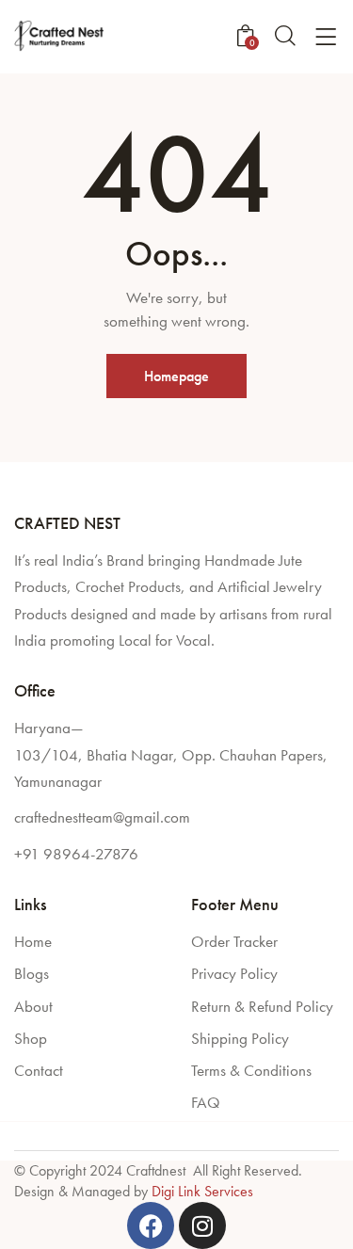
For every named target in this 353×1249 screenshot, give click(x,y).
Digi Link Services (202, 1191)
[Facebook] (150, 1225)
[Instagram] (202, 1225)
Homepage (176, 376)
